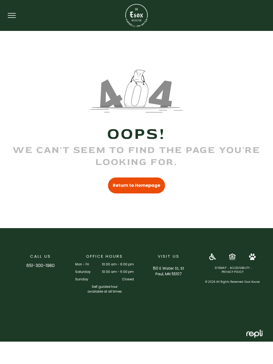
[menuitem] (220, 268)
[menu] (12, 15)
